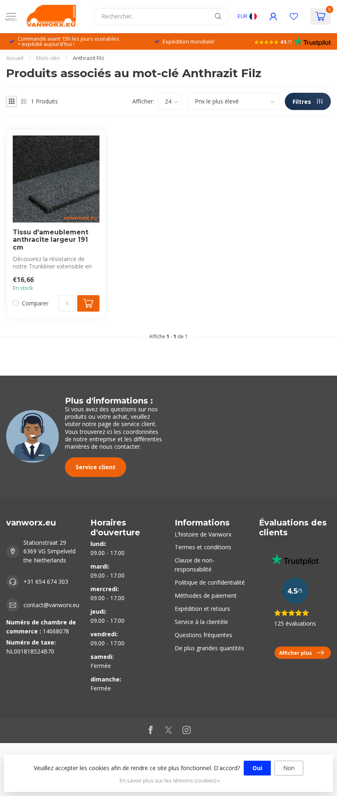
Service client (95, 467)
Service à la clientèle (201, 622)
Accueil (14, 58)
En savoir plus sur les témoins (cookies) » (170, 780)
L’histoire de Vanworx (203, 534)
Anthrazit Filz (88, 58)
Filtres (303, 102)
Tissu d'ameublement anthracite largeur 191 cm (50, 240)
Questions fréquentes (203, 635)
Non (289, 768)
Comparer (35, 303)
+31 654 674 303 (45, 581)
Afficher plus (295, 652)
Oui (257, 768)
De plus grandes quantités (209, 648)
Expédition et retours (202, 608)
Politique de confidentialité (210, 582)
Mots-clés (48, 58)
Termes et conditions (203, 547)
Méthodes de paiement (206, 595)
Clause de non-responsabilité (195, 564)
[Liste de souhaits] (294, 16)
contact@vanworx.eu (51, 605)
